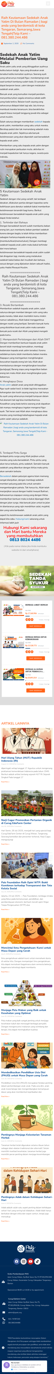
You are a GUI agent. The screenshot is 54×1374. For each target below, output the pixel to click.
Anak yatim (5, 384)
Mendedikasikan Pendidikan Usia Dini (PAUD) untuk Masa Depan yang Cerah (24, 1074)
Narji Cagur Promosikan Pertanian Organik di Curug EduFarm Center (26, 821)
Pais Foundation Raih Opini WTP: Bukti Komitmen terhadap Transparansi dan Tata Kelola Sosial (26, 885)
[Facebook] (17, 1261)
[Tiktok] (37, 1261)
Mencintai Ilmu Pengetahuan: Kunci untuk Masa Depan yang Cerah (26, 949)
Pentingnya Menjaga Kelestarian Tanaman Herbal (26, 1136)
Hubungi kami (22, 519)
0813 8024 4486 (25, 539)
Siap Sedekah (36, 626)
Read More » (5, 782)
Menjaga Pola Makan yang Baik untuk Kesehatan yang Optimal (23, 1011)
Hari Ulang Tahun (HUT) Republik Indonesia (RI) (21, 759)
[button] (48, 3)
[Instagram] (23, 1261)
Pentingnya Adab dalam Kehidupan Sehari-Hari (27, 1198)
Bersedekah (5, 476)
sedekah (38, 121)
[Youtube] (30, 1261)
